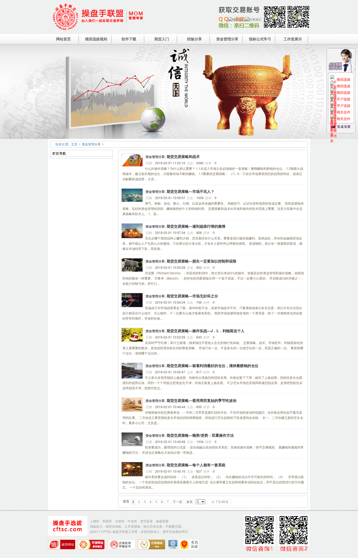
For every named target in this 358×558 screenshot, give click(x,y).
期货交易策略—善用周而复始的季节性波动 (201, 400)
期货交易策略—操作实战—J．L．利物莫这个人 (206, 330)
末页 (189, 502)
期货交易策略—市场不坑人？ (190, 191)
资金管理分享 (91, 144)
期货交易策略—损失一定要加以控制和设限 (201, 261)
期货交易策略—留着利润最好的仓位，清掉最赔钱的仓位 (212, 365)
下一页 (177, 502)
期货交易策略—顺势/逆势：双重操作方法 (200, 435)
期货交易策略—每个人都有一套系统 (196, 464)
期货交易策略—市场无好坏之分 (192, 295)
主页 (74, 144)
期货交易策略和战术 (183, 156)
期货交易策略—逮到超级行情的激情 (196, 226)
